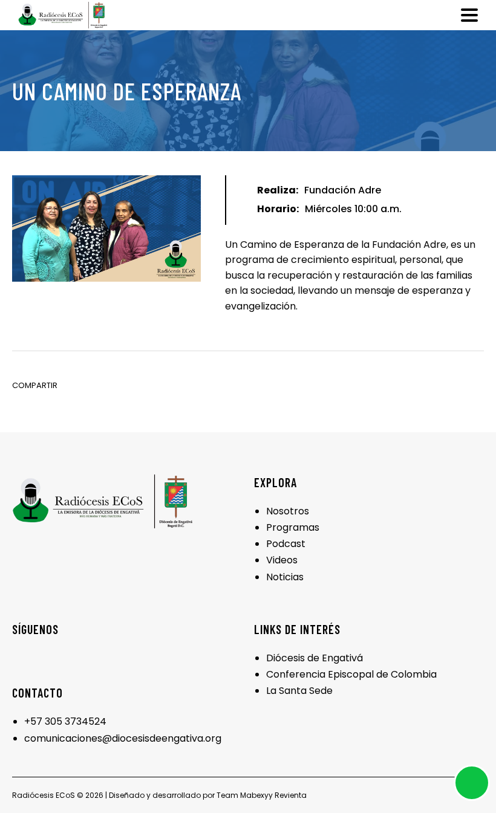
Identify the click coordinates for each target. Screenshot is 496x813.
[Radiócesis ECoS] (63, 15)
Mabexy (254, 795)
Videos (282, 560)
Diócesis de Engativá (314, 658)
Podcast (285, 544)
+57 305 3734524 (65, 721)
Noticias (285, 577)
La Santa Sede (299, 691)
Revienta (291, 795)
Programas (292, 527)
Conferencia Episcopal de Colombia (351, 674)
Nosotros (287, 511)
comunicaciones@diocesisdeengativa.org (122, 738)
